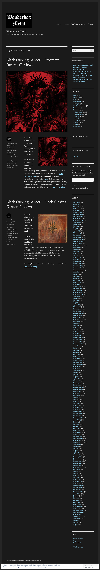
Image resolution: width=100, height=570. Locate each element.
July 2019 (76, 373)
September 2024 (78, 245)
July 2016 (76, 447)
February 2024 (77, 260)
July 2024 (76, 249)
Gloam (45, 179)
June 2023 (76, 276)
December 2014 (78, 486)
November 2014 (78, 488)
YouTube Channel (78, 24)
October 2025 (77, 218)
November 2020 (78, 340)
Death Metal (79, 114)
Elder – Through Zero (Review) (83, 65)
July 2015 (76, 471)
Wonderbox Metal (16, 31)
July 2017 (76, 422)
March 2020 (77, 356)
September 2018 (78, 393)
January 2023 (77, 286)
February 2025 (77, 235)
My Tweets (75, 157)
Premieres (76, 108)
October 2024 (77, 243)
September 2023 (78, 270)
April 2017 (76, 428)
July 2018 (76, 397)
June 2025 (76, 227)
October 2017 (77, 416)
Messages (76, 104)
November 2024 (78, 241)
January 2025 (77, 237)
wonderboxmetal (11, 143)
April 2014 (76, 502)
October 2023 (77, 268)
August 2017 (77, 420)
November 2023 (78, 266)
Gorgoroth (9, 159)
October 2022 (77, 292)
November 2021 (78, 315)
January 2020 (77, 360)
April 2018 (76, 403)
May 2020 (76, 352)
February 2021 (77, 334)
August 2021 (77, 321)
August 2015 (77, 469)
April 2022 (76, 305)
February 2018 (77, 407)
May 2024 (76, 253)
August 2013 (77, 518)
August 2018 (77, 395)
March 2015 (77, 479)
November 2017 (78, 414)
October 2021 (77, 317)
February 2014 (77, 506)
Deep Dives (76, 95)
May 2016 (76, 451)
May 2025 (76, 229)
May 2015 (76, 475)
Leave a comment (12, 170)
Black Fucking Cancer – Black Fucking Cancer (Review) (36, 204)
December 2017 (78, 412)
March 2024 (77, 257)
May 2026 (76, 204)
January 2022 (77, 311)
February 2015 (77, 481)
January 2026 (77, 212)
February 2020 (77, 358)
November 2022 (78, 290)
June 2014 (76, 498)
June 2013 (76, 523)
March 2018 (77, 405)
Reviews (75, 110)
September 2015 (78, 467)
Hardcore (78, 120)
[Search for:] (81, 50)
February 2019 (77, 383)
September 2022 (78, 294)
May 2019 (76, 377)
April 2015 (76, 477)
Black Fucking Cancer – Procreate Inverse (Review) (32, 62)
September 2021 (78, 319)
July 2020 (76, 348)
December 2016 (78, 436)
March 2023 (77, 282)
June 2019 (76, 375)
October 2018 (77, 391)
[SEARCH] (92, 50)
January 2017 (77, 434)
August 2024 (77, 247)
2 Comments (10, 244)
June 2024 (76, 251)
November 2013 (78, 512)
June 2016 (76, 449)
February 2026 (77, 210)
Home (58, 24)
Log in (75, 541)
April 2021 (76, 329)
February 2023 (77, 284)
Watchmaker (10, 239)
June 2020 (76, 350)
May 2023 (76, 278)
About (66, 24)
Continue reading (58, 187)
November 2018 (78, 389)
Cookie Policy (42, 567)
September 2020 (78, 344)
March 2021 (77, 331)
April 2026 (76, 206)
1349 (7, 227)
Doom (77, 116)
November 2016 (78, 438)
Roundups (76, 126)
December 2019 (78, 362)
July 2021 (76, 323)
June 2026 (76, 202)
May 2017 (76, 426)
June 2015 (76, 473)
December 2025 (78, 214)
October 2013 (77, 514)
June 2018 (76, 399)
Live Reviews (77, 102)
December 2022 (78, 288)
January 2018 (77, 410)
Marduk (15, 161)
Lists (74, 100)
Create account (78, 539)
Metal (8, 163)
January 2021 (77, 336)
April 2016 (76, 453)
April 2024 (76, 255)
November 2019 (78, 364)
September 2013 (78, 516)
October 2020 (77, 342)
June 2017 (76, 424)
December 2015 (78, 461)
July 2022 (76, 299)
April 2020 (76, 354)
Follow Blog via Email (81, 167)
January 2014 (77, 508)
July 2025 (76, 225)
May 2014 (76, 500)
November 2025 (78, 216)
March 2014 (77, 504)
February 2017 (77, 432)
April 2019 (76, 379)
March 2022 (77, 307)
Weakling (9, 242)
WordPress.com (78, 547)
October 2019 (77, 366)
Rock (76, 124)
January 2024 (77, 262)
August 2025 (77, 223)
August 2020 (77, 346)
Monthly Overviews (79, 106)
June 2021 (76, 325)
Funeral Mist (15, 157)
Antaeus (9, 150)
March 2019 (77, 381)
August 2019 (77, 370)
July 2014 (76, 496)
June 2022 (76, 301)
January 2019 (77, 385)
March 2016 (77, 455)
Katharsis (9, 161)
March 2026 (77, 208)
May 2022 (76, 303)
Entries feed (77, 543)
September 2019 (78, 368)
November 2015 (78, 463)
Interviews (76, 98)
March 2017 (77, 430)
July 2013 (76, 520)
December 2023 (78, 264)
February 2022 (77, 309)
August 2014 (77, 494)
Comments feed (78, 545)
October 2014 (77, 490)
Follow (75, 185)
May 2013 (76, 525)
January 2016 (77, 459)
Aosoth (14, 150)
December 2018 (78, 387)
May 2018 (76, 401)
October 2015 (77, 465)
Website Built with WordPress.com (30, 561)
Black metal (10, 148)
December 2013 (78, 510)
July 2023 (76, 274)
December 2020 (78, 338)
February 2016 (77, 457)
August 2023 (77, 272)
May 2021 (76, 327)
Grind (77, 118)
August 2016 (77, 444)
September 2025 (78, 221)
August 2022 (77, 297)
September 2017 (78, 418)
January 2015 (77, 483)
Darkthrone (10, 237)
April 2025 (76, 231)
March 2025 (77, 233)
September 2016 (78, 442)
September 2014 (78, 492)
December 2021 (78, 313)
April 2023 (76, 280)
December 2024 (78, 239)
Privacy (91, 24)
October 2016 (77, 440)
